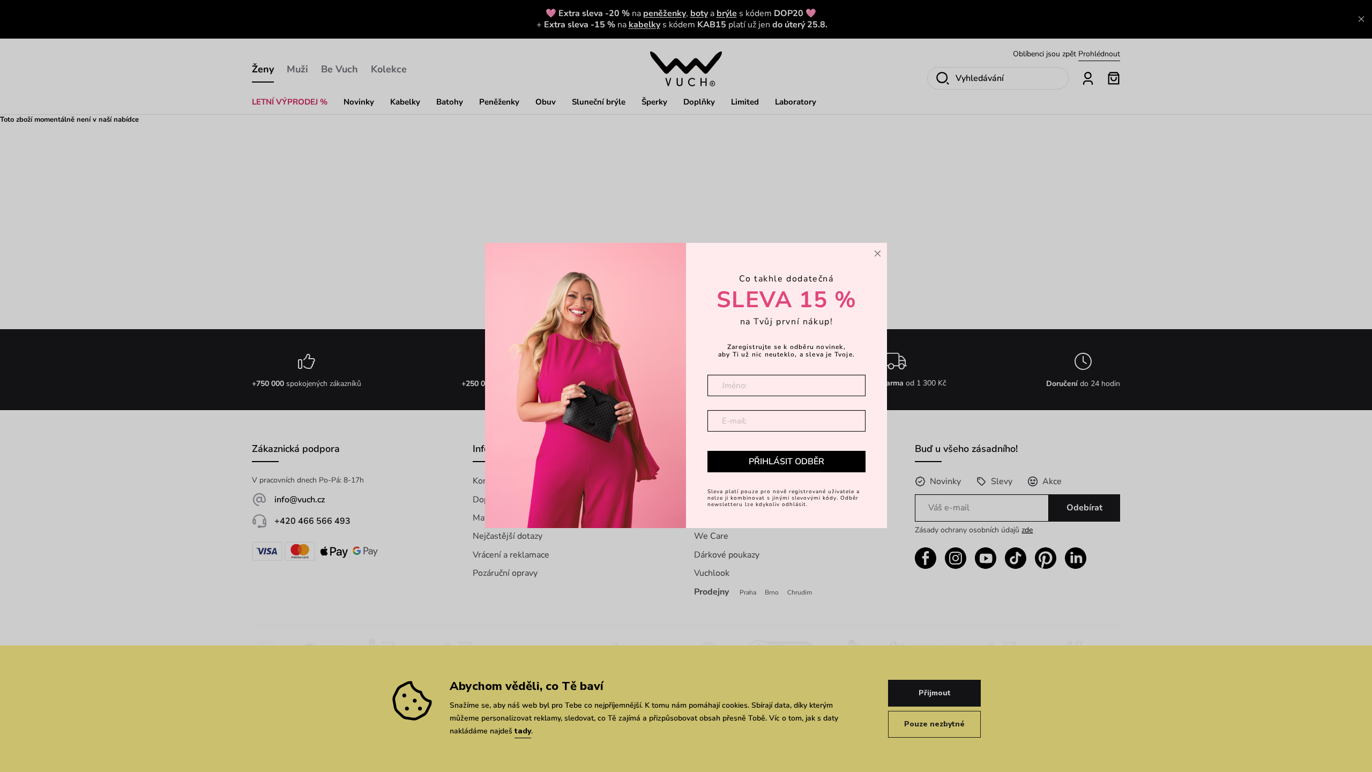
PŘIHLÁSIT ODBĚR (786, 461)
